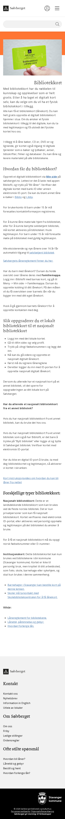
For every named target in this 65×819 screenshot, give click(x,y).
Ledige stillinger (13, 735)
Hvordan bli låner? (14, 759)
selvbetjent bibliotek (41, 252)
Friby (6, 731)
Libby (29, 197)
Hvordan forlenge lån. (21, 626)
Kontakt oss (10, 693)
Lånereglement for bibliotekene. (27, 618)
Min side (51, 176)
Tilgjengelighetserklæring (42, 811)
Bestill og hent (12, 768)
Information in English (16, 703)
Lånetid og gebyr (13, 763)
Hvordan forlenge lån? (16, 773)
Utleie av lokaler (13, 707)
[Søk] (57, 24)
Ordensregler (11, 740)
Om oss (7, 726)
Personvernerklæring (20, 811)
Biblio (18, 197)
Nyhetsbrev (10, 698)
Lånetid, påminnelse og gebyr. (26, 622)
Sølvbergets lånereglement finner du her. (28, 260)
